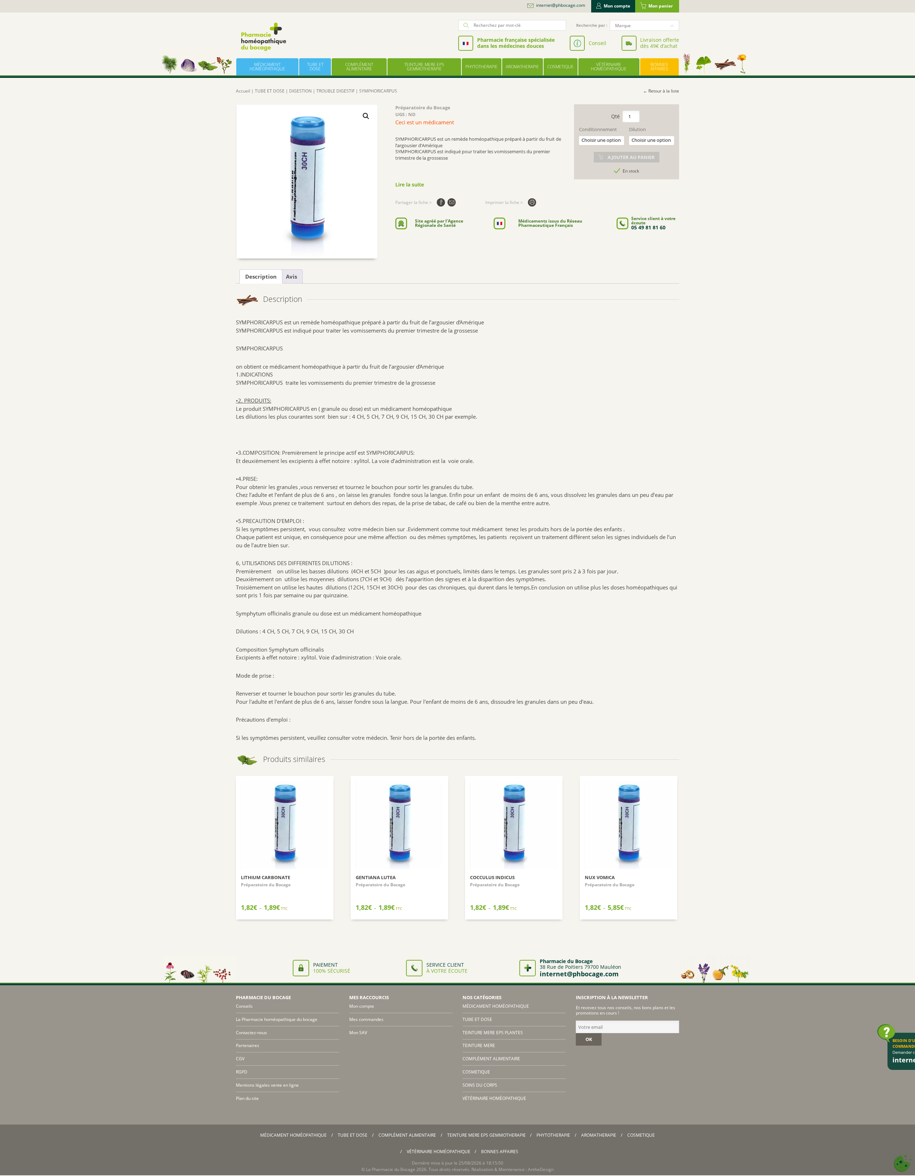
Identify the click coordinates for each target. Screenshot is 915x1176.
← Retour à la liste (661, 91)
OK (588, 1039)
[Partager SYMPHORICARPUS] (441, 202)
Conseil (597, 43)
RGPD (241, 1072)
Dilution (637, 129)
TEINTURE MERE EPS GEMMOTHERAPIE (424, 66)
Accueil (243, 91)
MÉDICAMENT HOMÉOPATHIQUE (267, 66)
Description (261, 276)
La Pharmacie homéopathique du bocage (276, 1019)
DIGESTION (300, 91)
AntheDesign (541, 1169)
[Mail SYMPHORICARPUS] (451, 202)
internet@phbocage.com (560, 5)
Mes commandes (366, 1019)
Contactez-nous (251, 1033)
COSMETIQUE (560, 67)
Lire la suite (409, 184)
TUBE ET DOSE (315, 66)
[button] (366, 116)
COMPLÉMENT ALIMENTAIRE (359, 66)
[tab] (260, 276)
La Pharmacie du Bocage (390, 1169)
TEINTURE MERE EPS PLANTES (493, 1033)
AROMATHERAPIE (522, 67)
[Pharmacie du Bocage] (263, 36)
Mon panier (660, 6)
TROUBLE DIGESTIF (335, 91)
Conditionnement (598, 129)
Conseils (244, 1006)
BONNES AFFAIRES (659, 66)
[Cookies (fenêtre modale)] (902, 1163)
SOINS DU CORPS (480, 1085)
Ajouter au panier (631, 157)
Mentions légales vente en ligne (267, 1085)
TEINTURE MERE (479, 1045)
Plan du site (247, 1098)
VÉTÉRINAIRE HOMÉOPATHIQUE (609, 66)
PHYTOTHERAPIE (481, 67)
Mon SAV (358, 1033)
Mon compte (617, 6)
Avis (291, 276)
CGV (240, 1059)
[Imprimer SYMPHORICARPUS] (532, 202)
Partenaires (247, 1045)
